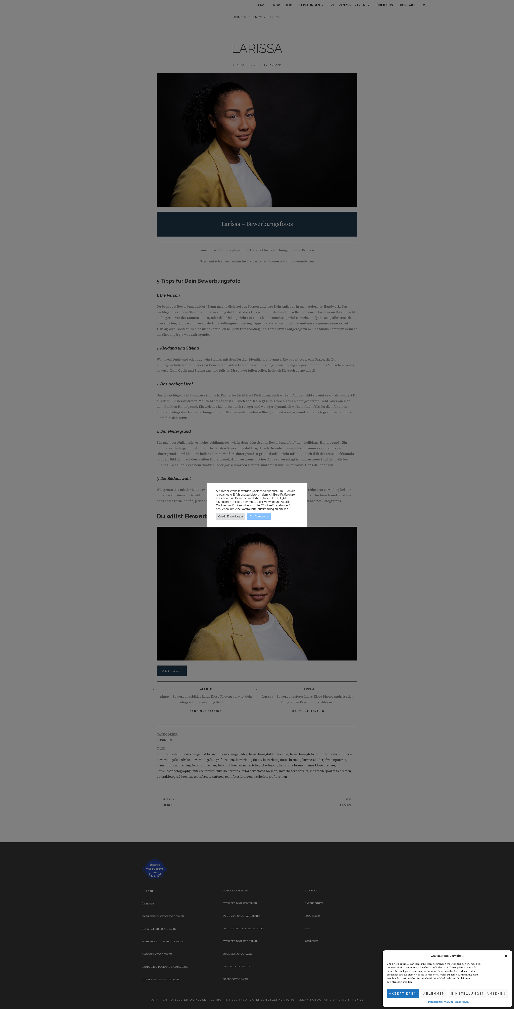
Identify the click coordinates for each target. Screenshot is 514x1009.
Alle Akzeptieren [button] (259, 516)
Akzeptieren (403, 993)
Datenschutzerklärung (440, 1001)
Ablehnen (434, 993)
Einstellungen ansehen (478, 993)
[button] (506, 956)
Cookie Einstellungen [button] (230, 516)
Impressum (462, 1001)
